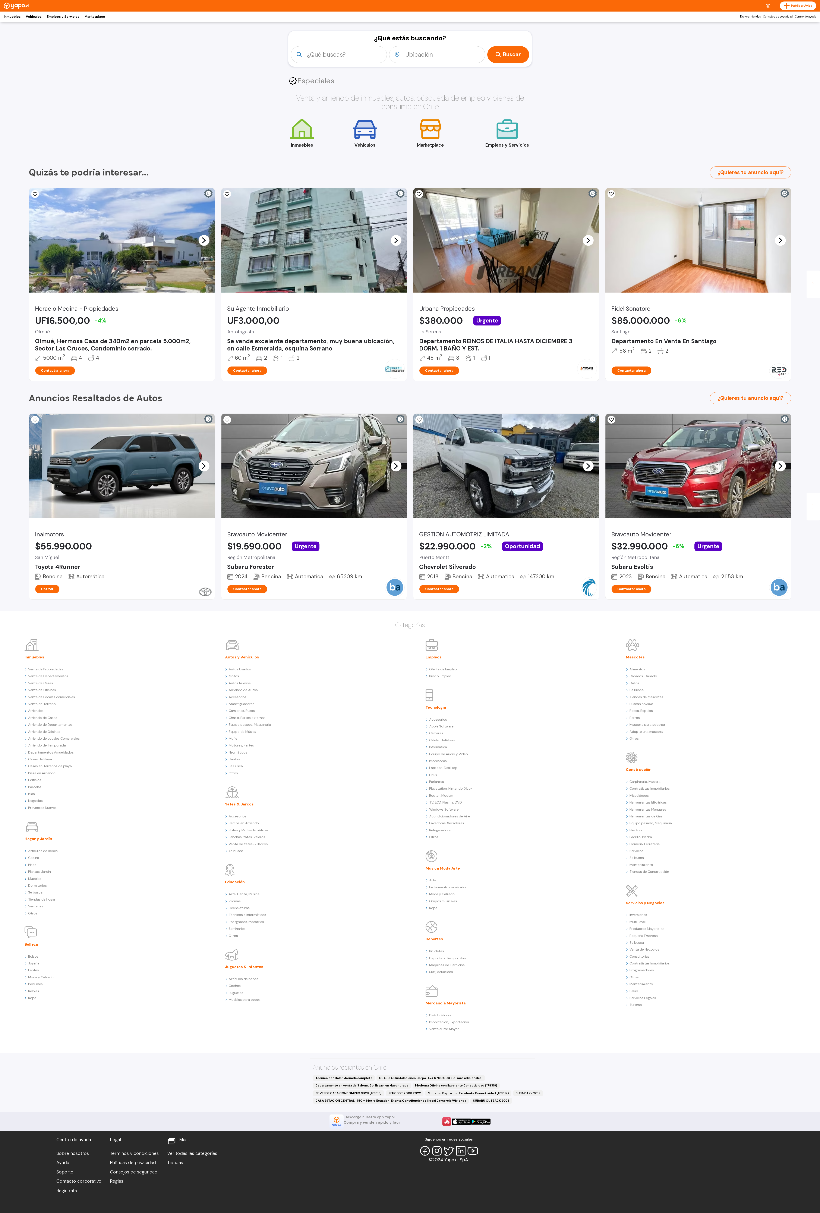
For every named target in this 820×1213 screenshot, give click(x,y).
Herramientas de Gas (646, 816)
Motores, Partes (241, 745)
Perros (635, 717)
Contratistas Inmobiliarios (650, 788)
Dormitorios (37, 885)
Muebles (34, 878)
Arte (432, 880)
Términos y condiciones (134, 1153)
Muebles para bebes (245, 999)
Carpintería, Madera (645, 781)
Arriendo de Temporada (47, 745)
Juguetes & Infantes (244, 966)
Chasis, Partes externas (247, 717)
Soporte (64, 1172)
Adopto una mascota (646, 731)
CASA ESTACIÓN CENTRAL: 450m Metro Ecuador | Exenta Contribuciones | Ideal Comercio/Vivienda (390, 1101)
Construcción (639, 769)
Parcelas (34, 787)
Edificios (34, 780)
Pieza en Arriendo (42, 773)
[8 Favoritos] (227, 194)
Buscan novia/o (641, 704)
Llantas (234, 759)
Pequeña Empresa (644, 935)
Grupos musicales (443, 901)
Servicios (636, 851)
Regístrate (66, 1191)
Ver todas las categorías (192, 1153)
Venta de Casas (40, 683)
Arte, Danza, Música (244, 894)
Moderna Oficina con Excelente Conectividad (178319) (456, 1085)
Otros (32, 913)
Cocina (33, 857)
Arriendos (36, 710)
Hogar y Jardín (38, 838)
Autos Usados (240, 669)
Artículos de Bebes (43, 851)
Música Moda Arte (443, 868)
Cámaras (436, 733)
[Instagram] (437, 1151)
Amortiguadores (241, 704)
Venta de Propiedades (45, 669)
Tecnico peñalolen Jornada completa (343, 1078)
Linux (433, 775)
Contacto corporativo (78, 1181)
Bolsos (33, 956)
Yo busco (236, 851)
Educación (235, 882)
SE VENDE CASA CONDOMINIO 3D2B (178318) (348, 1093)
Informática (438, 747)
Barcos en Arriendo (244, 823)
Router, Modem (441, 795)
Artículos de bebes (243, 979)
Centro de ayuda (805, 16)
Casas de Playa (40, 759)
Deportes (434, 939)
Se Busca (236, 766)
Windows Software (444, 809)
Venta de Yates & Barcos (248, 844)
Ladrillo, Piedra (641, 837)
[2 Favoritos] (419, 194)
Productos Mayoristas (647, 928)
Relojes (33, 991)
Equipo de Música (242, 731)
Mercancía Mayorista (446, 1003)
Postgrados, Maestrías (246, 922)
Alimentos (637, 669)
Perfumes (35, 984)
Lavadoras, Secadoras (446, 823)
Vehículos (33, 17)
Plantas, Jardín (39, 871)
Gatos (634, 683)
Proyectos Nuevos (42, 807)
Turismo (636, 1004)
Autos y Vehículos (242, 657)
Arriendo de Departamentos (50, 724)
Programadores (642, 970)
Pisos (32, 865)
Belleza (31, 944)
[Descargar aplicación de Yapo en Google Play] (481, 1122)
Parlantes (436, 781)
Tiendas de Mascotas (646, 697)
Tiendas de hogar (42, 899)
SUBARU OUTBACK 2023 (491, 1101)
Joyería (33, 963)
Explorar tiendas (750, 16)
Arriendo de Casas (42, 717)
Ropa (32, 998)
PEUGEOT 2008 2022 (404, 1093)
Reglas (116, 1181)
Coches (235, 985)
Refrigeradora (440, 830)
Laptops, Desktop (443, 767)
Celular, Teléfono (442, 740)
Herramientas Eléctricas (648, 802)
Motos (234, 676)
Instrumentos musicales (447, 887)
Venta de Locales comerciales (51, 697)
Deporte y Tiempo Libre (447, 958)
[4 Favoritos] (611, 194)
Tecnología (436, 707)
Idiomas (235, 901)
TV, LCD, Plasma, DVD (445, 802)
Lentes (33, 970)
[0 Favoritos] (35, 194)
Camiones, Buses (242, 710)
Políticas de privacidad (133, 1163)
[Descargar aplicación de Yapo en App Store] (461, 1122)
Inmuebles (12, 17)
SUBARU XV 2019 (528, 1093)
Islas (31, 794)
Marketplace (95, 17)
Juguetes (236, 993)
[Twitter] (449, 1151)
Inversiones (638, 915)
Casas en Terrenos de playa (50, 766)
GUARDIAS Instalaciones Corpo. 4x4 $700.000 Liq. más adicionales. (430, 1078)
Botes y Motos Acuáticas (248, 830)
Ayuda (62, 1163)
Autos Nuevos (240, 683)
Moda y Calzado (41, 977)
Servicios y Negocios (645, 902)
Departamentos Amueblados (51, 752)
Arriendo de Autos (243, 690)
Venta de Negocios (644, 949)
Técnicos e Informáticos (247, 915)
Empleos (434, 657)
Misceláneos (639, 795)
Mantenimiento (641, 865)
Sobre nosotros (72, 1153)
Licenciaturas (239, 908)
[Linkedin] (461, 1151)
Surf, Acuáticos (441, 972)
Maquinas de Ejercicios (447, 965)
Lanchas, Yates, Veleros (247, 837)
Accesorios (237, 697)
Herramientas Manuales (648, 809)
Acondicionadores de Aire (449, 816)
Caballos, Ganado (643, 676)
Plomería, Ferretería (645, 844)
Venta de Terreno (42, 704)
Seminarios (237, 928)
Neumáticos (238, 752)
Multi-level (638, 922)
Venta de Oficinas (42, 690)
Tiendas (175, 1163)
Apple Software (441, 726)
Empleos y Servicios (63, 17)
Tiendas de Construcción (649, 871)
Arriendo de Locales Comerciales (54, 738)
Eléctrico (636, 830)
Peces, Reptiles (641, 710)
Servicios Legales (643, 998)
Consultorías (639, 956)
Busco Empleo (440, 676)
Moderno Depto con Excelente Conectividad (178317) (468, 1093)
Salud (634, 991)
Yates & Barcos (239, 804)
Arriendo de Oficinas (44, 731)
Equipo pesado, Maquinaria (250, 724)
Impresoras (438, 761)
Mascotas (635, 657)
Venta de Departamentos (48, 676)
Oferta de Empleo (443, 669)
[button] (204, 240)
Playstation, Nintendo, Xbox (450, 788)
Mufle (233, 738)
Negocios (35, 800)
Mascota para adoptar (647, 724)
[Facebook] (425, 1151)
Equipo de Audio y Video (448, 754)
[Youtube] (473, 1151)
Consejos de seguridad (778, 16)
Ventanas (35, 906)
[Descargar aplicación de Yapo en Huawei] (447, 1121)
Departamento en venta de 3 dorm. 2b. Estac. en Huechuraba (361, 1085)
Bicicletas (436, 951)
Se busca (35, 892)
